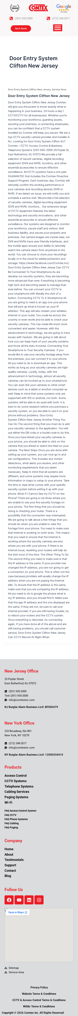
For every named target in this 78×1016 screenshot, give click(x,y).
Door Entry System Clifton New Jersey (29, 89)
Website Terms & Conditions (39, 993)
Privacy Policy (39, 987)
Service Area (59, 89)
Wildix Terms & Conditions (39, 1006)
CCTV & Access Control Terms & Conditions (39, 1000)
